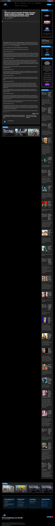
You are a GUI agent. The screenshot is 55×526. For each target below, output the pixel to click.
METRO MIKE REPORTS (38, 3)
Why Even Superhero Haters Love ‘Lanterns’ (21, 132)
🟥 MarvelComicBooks (45, 502)
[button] (46, 4)
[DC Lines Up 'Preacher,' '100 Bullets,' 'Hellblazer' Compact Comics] (45, 307)
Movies (4, 129)
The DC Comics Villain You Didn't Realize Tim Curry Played (49, 320)
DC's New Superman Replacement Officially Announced (50, 294)
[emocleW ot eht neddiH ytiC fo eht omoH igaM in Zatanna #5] (45, 413)
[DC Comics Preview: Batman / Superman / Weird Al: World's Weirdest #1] (45, 110)
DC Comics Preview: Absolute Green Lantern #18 (50, 125)
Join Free (47, 84)
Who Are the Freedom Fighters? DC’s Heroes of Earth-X (33, 131)
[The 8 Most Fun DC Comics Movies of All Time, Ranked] (45, 232)
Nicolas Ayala (44, 384)
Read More (7, 111)
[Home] (16, 3)
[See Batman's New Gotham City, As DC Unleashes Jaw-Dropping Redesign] (45, 380)
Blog (32, 3)
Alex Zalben (50, 96)
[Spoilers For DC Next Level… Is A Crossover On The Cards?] (45, 431)
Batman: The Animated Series (9, 45)
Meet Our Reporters (23, 3)
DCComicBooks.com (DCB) (12, 518)
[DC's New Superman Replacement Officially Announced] (45, 294)
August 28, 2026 (6, 133)
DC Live (29, 3)
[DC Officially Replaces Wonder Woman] (45, 188)
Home (18, 3)
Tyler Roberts (44, 176)
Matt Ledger (50, 367)
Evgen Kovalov (44, 470)
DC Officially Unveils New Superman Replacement (50, 159)
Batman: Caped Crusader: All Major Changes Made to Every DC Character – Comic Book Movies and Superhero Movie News (19, 14)
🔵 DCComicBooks (44, 504)
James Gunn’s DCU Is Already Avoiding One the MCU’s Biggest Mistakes (31, 116)
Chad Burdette (44, 397)
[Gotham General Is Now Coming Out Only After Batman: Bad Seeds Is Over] (45, 216)
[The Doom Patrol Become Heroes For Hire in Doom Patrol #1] (45, 140)
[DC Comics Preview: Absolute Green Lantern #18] (45, 126)
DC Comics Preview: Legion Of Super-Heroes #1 (49, 94)
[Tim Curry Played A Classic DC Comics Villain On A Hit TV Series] (45, 261)
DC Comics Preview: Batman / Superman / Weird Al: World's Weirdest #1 (50, 110)
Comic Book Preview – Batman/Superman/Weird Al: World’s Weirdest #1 (21, 487)
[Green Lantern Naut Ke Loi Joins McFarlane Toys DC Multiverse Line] (45, 172)
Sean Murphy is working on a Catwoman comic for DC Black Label (50, 336)
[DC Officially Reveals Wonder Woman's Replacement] (45, 248)
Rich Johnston (44, 220)
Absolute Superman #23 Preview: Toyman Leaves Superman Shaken (8, 487)
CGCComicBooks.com (45, 43)
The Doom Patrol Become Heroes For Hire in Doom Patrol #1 (50, 140)
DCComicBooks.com (11, 17)
